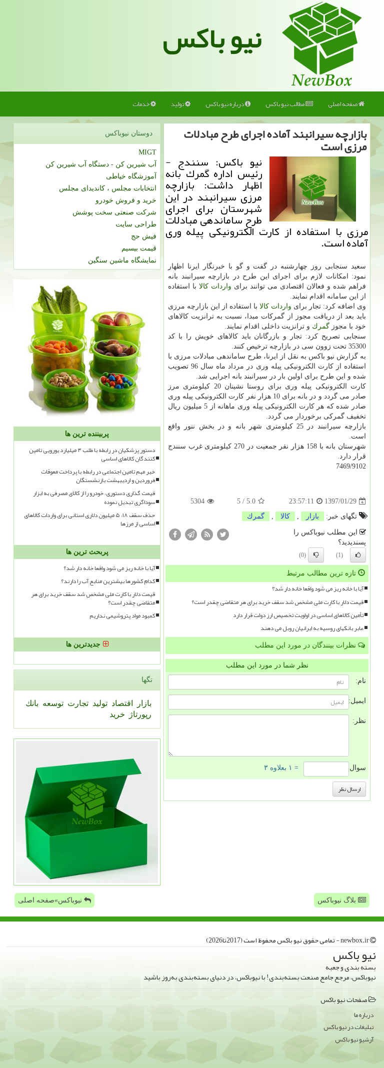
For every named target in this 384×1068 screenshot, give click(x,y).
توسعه (52, 703)
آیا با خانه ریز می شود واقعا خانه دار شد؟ (318, 588)
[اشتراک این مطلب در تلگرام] (191, 534)
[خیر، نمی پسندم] (316, 555)
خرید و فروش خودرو (126, 200)
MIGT (147, 152)
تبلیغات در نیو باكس (349, 1027)
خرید (117, 714)
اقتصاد (121, 703)
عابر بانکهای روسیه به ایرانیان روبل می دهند (312, 628)
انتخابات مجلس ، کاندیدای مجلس (107, 188)
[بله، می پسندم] (358, 555)
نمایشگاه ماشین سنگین (122, 260)
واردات (221, 286)
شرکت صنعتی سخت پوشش (114, 212)
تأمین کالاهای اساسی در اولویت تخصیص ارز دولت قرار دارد (298, 615)
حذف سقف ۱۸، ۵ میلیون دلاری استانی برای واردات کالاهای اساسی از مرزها (89, 520)
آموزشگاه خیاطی (131, 176)
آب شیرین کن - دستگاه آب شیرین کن (101, 164)
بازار (312, 516)
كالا (203, 286)
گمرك (321, 326)
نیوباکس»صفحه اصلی (51, 900)
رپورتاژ (139, 714)
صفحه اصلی (343, 104)
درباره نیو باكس (225, 104)
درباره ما (364, 1015)
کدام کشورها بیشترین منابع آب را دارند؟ (108, 581)
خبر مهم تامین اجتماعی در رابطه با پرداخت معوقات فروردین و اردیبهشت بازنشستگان (98, 476)
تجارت (77, 703)
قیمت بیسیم (139, 248)
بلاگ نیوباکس (338, 900)
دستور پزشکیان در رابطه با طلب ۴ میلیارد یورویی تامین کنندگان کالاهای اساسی (92, 454)
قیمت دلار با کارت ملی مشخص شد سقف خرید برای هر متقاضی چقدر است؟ (278, 602)
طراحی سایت (136, 224)
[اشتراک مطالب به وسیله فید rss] (207, 534)
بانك (32, 703)
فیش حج (143, 236)
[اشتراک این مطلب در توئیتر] (223, 534)
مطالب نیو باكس (286, 104)
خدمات (141, 104)
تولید (178, 104)
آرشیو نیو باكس (354, 1040)
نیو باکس (212, 38)
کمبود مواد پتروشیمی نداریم (122, 616)
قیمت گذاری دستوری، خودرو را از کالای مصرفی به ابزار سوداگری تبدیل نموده (94, 498)
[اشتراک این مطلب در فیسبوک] (175, 534)
